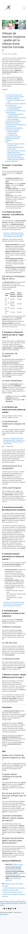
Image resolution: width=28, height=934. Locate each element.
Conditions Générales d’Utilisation (9, 903)
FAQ (7, 142)
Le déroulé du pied (12, 135)
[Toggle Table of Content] (3, 93)
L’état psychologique (12, 119)
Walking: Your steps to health (13, 869)
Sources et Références (12, 161)
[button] (0, 916)
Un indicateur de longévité (14, 107)
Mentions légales (4, 901)
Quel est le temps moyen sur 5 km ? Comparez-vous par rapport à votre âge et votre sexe (13, 894)
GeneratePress (4, 914)
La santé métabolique (13, 109)
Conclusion (8, 140)
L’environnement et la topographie (16, 117)
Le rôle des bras (11, 133)
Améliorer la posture (12, 131)
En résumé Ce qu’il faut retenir (14, 95)
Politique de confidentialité (17, 901)
